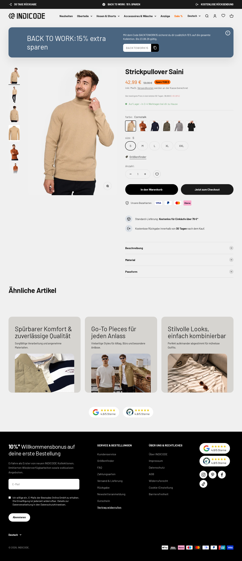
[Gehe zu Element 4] (14, 133)
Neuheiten (66, 16)
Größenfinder (105, 460)
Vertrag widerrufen (109, 507)
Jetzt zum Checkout (207, 189)
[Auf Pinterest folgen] (212, 474)
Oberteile (83, 16)
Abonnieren (19, 517)
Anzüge (165, 16)
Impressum (156, 460)
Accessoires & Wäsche (138, 16)
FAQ (99, 467)
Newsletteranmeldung (111, 494)
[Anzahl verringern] (130, 174)
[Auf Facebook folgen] (222, 474)
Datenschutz (157, 467)
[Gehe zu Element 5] (14, 152)
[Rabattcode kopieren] (155, 48)
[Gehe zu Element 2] (14, 95)
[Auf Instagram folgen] (203, 474)
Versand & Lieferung (110, 480)
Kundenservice (106, 454)
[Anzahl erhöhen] (145, 174)
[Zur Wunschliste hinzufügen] (157, 174)
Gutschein (103, 500)
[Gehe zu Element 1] (14, 76)
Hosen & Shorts (106, 16)
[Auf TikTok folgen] (203, 484)
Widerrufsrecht (158, 480)
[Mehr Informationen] (228, 33)
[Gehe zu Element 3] (14, 114)
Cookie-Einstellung (161, 487)
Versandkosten (145, 87)
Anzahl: (129, 166)
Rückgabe (103, 487)
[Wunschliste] (223, 16)
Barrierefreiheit (158, 494)
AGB (151, 474)
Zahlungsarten (106, 474)
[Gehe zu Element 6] (14, 172)
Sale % (178, 16)
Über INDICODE (158, 454)
